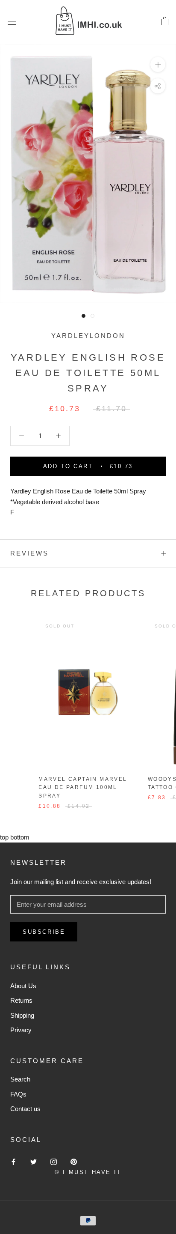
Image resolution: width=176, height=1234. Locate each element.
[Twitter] (33, 1161)
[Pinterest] (73, 1161)
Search (20, 1079)
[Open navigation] (12, 21)
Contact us (25, 1108)
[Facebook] (13, 1161)
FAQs (18, 1094)
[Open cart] (164, 21)
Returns (21, 1000)
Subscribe (44, 932)
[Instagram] (53, 1161)
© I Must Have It (88, 1172)
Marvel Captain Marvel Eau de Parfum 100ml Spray (82, 787)
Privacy (21, 1030)
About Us (23, 985)
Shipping (22, 1015)
